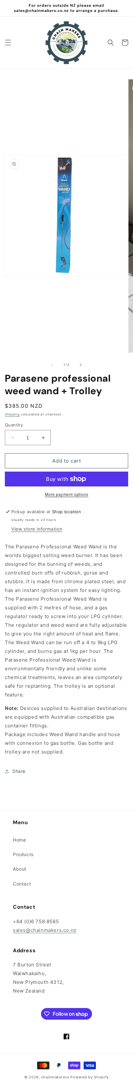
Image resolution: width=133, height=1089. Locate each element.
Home (19, 840)
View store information (36, 529)
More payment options (66, 494)
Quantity (14, 424)
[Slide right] (81, 365)
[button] (8, 42)
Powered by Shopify (89, 1077)
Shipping (12, 414)
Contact (22, 883)
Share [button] (19, 771)
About (19, 869)
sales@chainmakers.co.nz (45, 930)
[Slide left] (52, 365)
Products (23, 854)
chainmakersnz (55, 1077)
